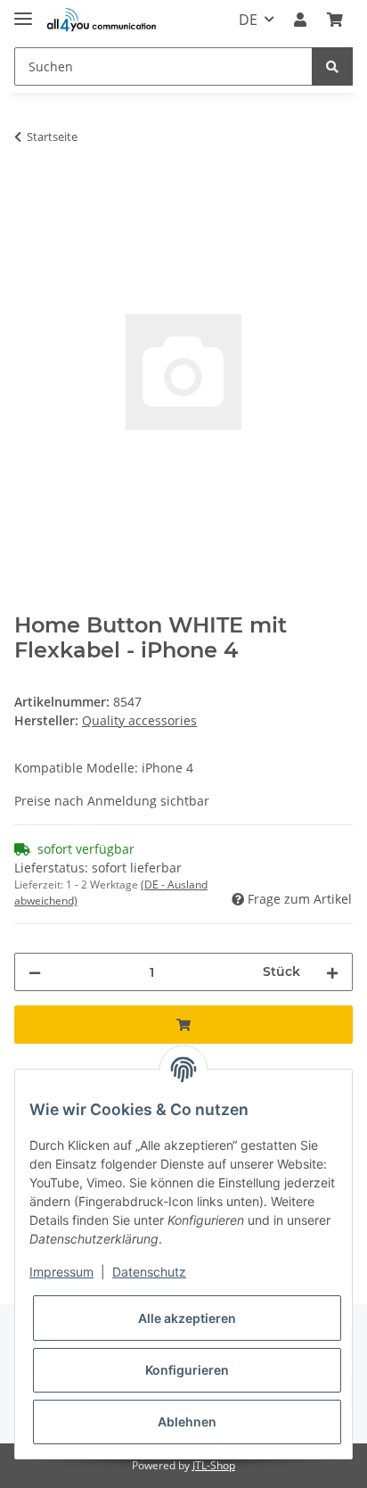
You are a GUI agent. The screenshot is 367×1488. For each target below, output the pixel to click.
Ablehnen (187, 1421)
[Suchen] (332, 66)
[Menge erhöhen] (332, 972)
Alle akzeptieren (187, 1318)
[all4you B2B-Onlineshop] (101, 20)
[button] (300, 19)
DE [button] (248, 19)
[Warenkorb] (335, 19)
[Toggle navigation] (23, 11)
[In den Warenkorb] (28, 193)
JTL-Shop (213, 1465)
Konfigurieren (187, 1369)
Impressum (61, 1271)
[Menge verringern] (34, 972)
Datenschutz (149, 1271)
